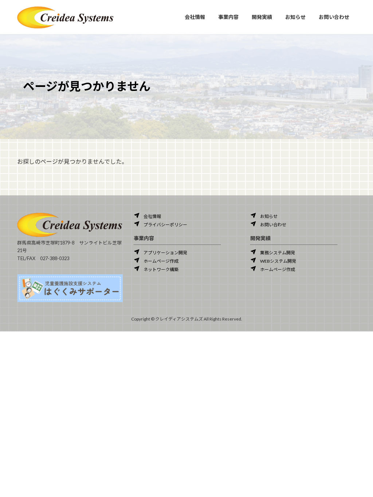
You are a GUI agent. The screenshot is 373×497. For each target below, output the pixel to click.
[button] (147, 215)
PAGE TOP (357, 475)
